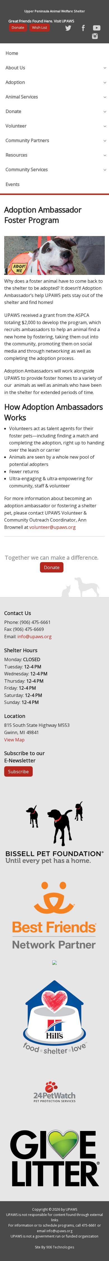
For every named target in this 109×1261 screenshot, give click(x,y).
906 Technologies (60, 1247)
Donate (18, 27)
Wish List (39, 27)
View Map (14, 740)
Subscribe (18, 772)
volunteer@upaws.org (52, 527)
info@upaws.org (34, 636)
